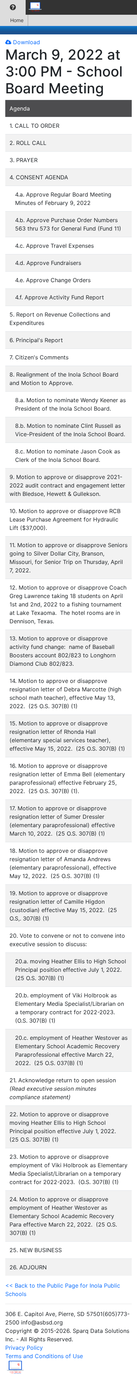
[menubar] (23, 7)
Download (25, 42)
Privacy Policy (24, 1347)
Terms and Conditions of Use (44, 1356)
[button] (12, 7)
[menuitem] (13, 7)
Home (17, 20)
